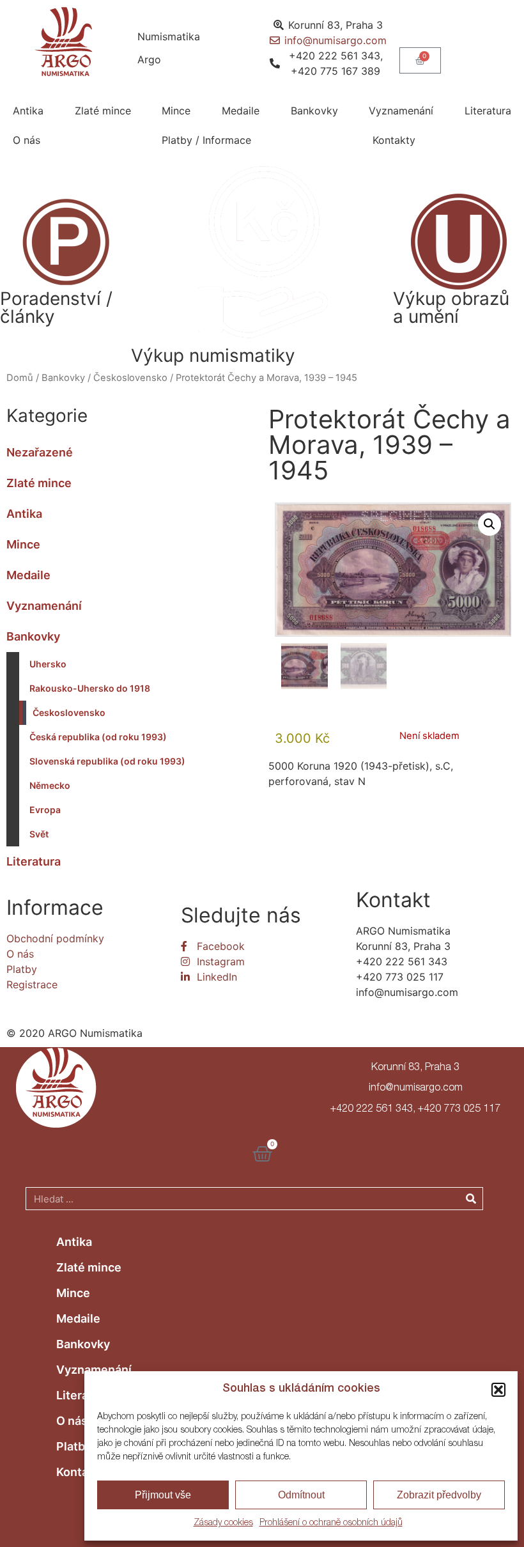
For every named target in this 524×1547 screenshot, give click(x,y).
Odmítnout (301, 1494)
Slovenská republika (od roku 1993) (107, 761)
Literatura (488, 110)
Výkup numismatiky (213, 355)
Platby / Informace (206, 140)
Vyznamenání (401, 110)
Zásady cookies (223, 1523)
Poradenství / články (56, 307)
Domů (19, 378)
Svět (39, 833)
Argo (149, 59)
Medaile (240, 110)
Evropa (45, 809)
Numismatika (168, 36)
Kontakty (394, 140)
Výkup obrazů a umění (451, 307)
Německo (49, 785)
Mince (176, 110)
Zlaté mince (103, 110)
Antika (28, 110)
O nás (26, 140)
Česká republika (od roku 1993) (98, 736)
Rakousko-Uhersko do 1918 (89, 688)
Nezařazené (39, 452)
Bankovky (314, 110)
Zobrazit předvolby (439, 1494)
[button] (498, 1389)
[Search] (470, 1198)
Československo (130, 378)
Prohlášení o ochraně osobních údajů (331, 1523)
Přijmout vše (163, 1494)
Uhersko (47, 663)
